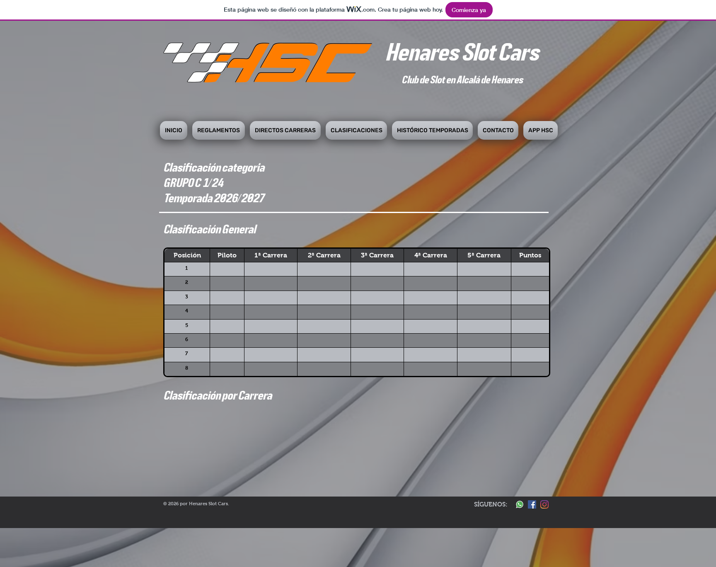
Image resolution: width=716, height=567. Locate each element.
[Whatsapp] (519, 504)
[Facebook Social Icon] (532, 504)
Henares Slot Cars (462, 51)
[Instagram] (544, 504)
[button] (218, 130)
